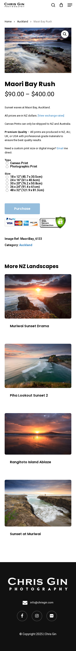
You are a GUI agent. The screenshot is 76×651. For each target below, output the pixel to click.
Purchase (22, 208)
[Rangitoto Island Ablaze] (38, 434)
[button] (70, 5)
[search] (53, 5)
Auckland (22, 21)
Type (8, 160)
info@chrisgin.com (41, 602)
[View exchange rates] (51, 115)
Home (8, 21)
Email (60, 148)
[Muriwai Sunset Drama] (38, 296)
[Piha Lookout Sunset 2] (38, 366)
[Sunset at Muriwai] (38, 503)
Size (8, 173)
